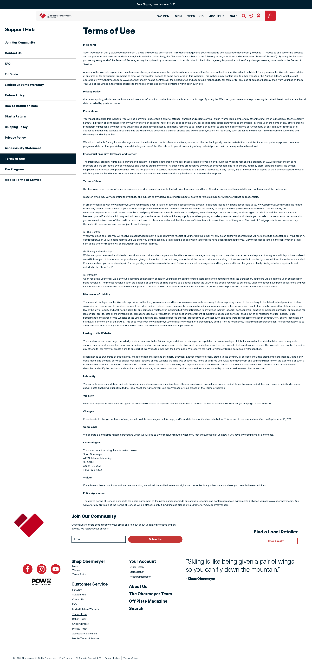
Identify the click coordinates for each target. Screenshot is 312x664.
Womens (77, 570)
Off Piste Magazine (148, 601)
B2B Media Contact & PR (88, 658)
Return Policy (15, 95)
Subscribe (155, 539)
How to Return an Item (21, 106)
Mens (75, 566)
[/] (55, 16)
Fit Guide (11, 74)
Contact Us (13, 53)
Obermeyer (27, 658)
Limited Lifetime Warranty (24, 84)
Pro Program (14, 169)
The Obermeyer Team (150, 593)
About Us (138, 586)
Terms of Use (15, 158)
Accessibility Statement (23, 148)
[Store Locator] (251, 16)
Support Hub (79, 594)
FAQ (8, 63)
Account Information (140, 576)
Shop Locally (276, 540)
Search (136, 608)
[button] (162, 16)
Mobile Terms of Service (23, 179)
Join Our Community (20, 42)
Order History (137, 567)
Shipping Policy (16, 127)
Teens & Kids (79, 574)
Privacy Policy (15, 137)
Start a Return (15, 116)
